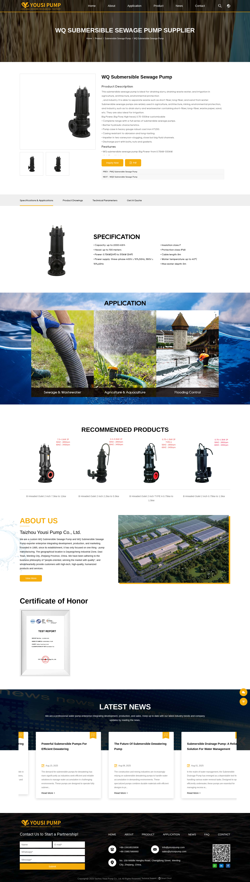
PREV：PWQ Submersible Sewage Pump (120, 172)
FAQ (207, 834)
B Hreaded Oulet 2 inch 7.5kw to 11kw (46, 496)
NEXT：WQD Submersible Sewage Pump (120, 177)
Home (92, 5)
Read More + (32, 793)
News (179, 5)
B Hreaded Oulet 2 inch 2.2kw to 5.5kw (99, 496)
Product (158, 5)
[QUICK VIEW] (46, 463)
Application (134, 5)
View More (30, 578)
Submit (52, 866)
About (111, 5)
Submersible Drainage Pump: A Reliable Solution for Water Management (198, 746)
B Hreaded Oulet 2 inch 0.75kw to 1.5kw (204, 496)
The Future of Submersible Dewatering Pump (124, 746)
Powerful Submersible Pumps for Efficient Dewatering (48, 746)
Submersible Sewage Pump (118, 38)
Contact (200, 5)
